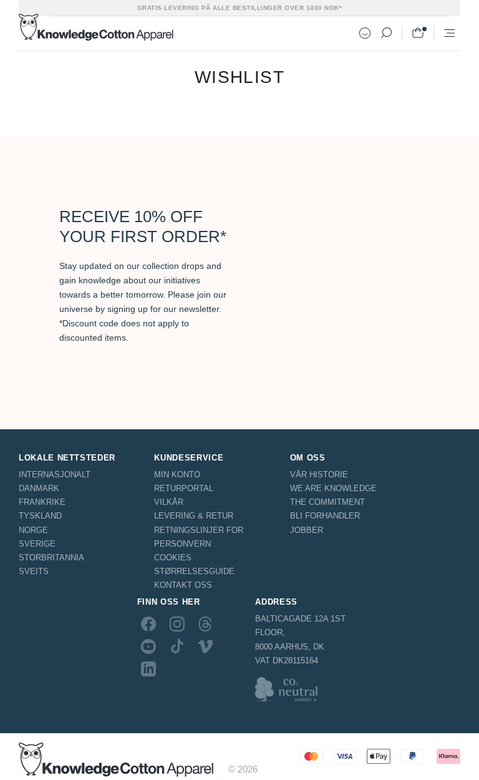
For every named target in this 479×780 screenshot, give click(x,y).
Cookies (172, 557)
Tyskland (40, 515)
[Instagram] (177, 623)
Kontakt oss (183, 585)
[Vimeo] (205, 646)
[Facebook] (148, 623)
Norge (33, 530)
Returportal (183, 488)
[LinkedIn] (148, 668)
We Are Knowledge (333, 488)
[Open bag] (417, 33)
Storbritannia (51, 557)
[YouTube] (148, 646)
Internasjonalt (54, 474)
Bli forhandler (325, 515)
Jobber (306, 530)
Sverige (37, 543)
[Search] (386, 33)
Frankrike (42, 502)
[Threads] (205, 623)
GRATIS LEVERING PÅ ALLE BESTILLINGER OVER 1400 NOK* (239, 7)
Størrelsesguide (194, 571)
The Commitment (327, 502)
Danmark (39, 488)
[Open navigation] (449, 33)
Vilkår (168, 502)
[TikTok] (177, 646)
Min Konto (177, 474)
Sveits (34, 571)
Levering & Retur (193, 515)
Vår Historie (319, 474)
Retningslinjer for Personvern (198, 536)
